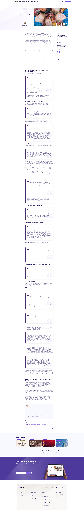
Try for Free (61, 1)
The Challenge (59, 40)
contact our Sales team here (33, 390)
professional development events (36, 424)
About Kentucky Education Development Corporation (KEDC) (62, 36)
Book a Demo (68, 1)
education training (35, 422)
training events (44, 424)
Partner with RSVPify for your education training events (61, 46)
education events (28, 422)
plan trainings (28, 424)
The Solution (59, 42)
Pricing (38, 1)
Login (56, 1)
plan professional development (43, 422)
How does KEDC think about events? (61, 39)
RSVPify (35, 57)
